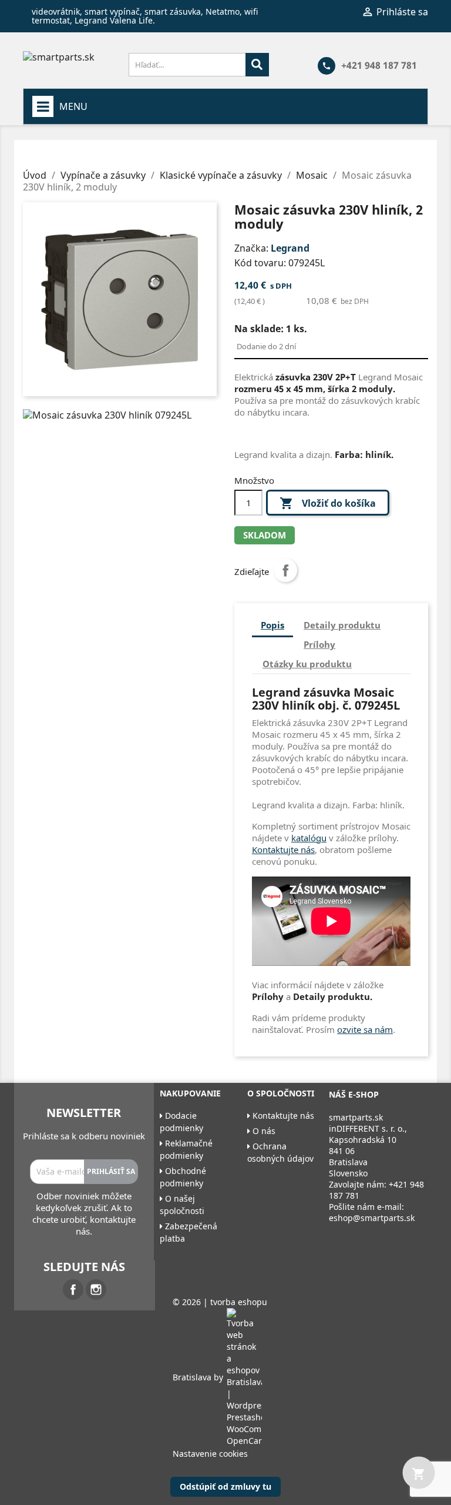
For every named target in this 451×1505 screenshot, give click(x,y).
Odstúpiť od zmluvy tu (225, 1486)
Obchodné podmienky (183, 1177)
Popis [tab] (272, 625)
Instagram (96, 1289)
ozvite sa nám (365, 1029)
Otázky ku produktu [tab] (307, 664)
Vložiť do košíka (328, 503)
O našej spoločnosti (182, 1204)
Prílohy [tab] (319, 644)
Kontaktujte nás (283, 849)
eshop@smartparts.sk (372, 1217)
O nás (262, 1130)
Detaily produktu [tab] (342, 625)
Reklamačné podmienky (186, 1149)
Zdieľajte (285, 570)
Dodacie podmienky (181, 1121)
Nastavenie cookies (210, 1453)
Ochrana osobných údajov (280, 1152)
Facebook (73, 1289)
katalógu (309, 838)
